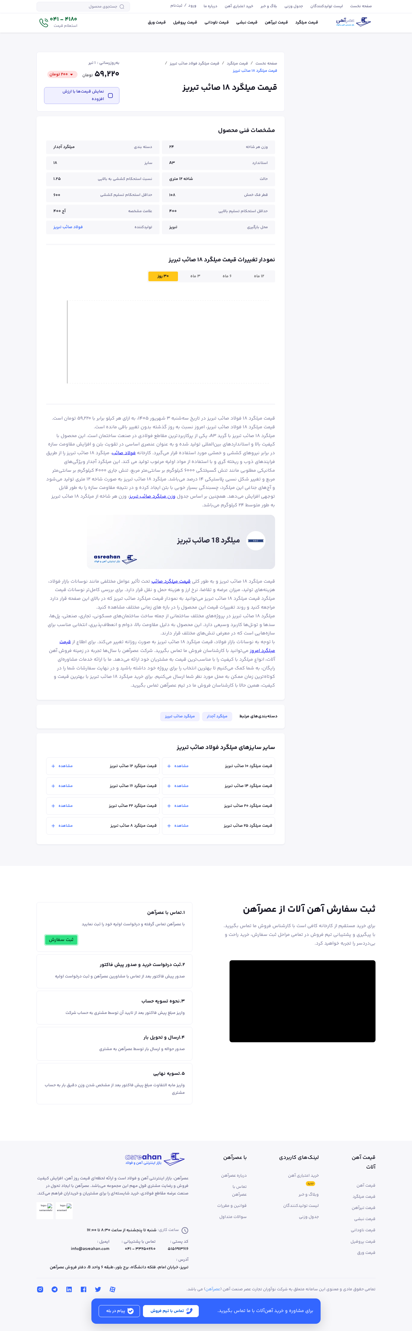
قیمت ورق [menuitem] (157, 22)
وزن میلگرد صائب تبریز (152, 496)
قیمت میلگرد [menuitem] (306, 22)
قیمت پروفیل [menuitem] (185, 22)
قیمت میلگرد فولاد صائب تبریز (194, 64)
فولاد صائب (124, 453)
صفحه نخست (266, 64)
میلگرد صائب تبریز (180, 716)
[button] (58, 23)
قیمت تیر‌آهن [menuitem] (276, 22)
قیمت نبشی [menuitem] (247, 22)
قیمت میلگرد (237, 64)
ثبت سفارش (61, 940)
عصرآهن (212, 1289)
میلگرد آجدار (217, 716)
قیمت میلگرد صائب (171, 581)
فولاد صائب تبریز (68, 227)
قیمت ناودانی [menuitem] (216, 22)
